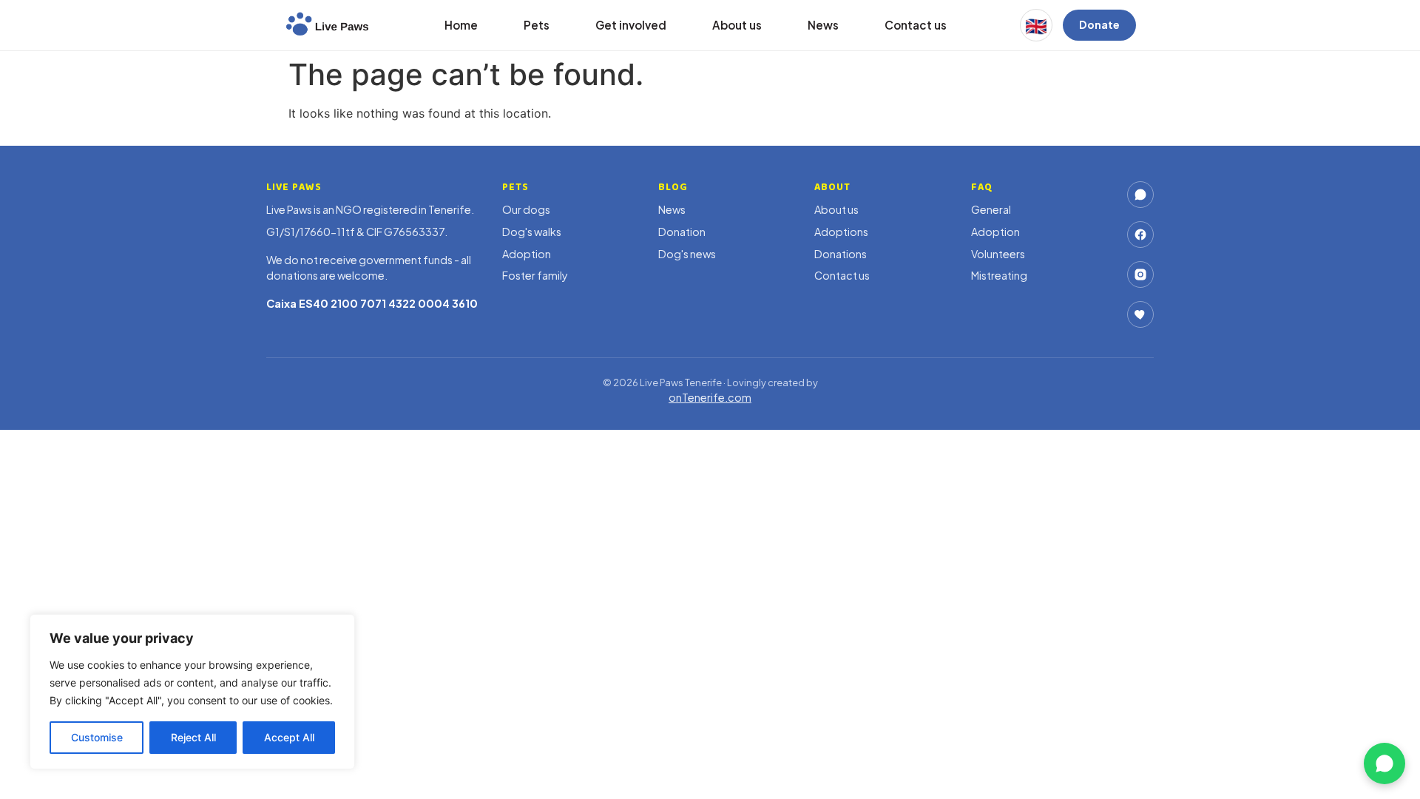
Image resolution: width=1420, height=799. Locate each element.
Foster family (535, 275)
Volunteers (998, 253)
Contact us (916, 25)
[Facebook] (1140, 234)
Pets (537, 25)
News (823, 25)
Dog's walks (531, 231)
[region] (192, 691)
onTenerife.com (710, 397)
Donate (1099, 24)
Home (461, 25)
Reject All (193, 737)
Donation (682, 231)
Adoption (526, 253)
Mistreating (999, 275)
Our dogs (526, 209)
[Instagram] (1140, 274)
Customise (97, 737)
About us (737, 25)
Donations (840, 253)
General (991, 209)
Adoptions (841, 231)
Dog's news (687, 253)
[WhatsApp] (1140, 194)
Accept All (289, 737)
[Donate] (1140, 314)
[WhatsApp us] (1384, 763)
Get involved (630, 25)
